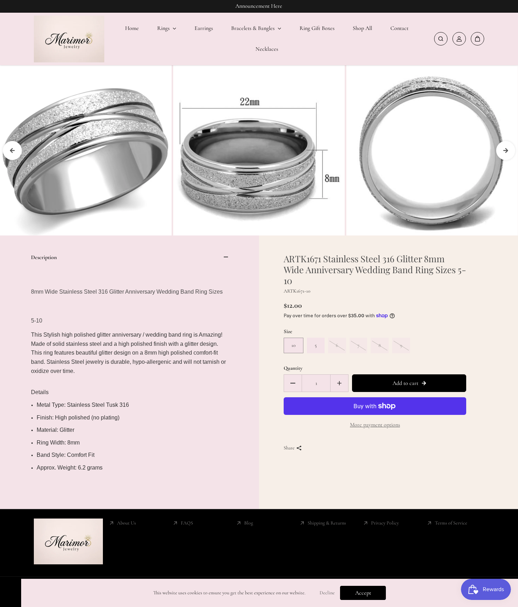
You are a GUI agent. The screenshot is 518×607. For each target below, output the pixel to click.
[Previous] (12, 150)
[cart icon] (477, 38)
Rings (164, 28)
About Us (126, 523)
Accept (363, 592)
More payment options (375, 424)
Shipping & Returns (327, 523)
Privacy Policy (385, 523)
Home (132, 28)
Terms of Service (451, 523)
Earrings (204, 28)
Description (44, 257)
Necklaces (266, 49)
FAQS (187, 523)
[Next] (505, 150)
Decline (327, 593)
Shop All (362, 28)
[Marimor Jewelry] (69, 39)
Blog (248, 523)
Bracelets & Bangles (253, 28)
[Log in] (459, 38)
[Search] (441, 38)
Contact (399, 28)
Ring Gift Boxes (317, 28)
